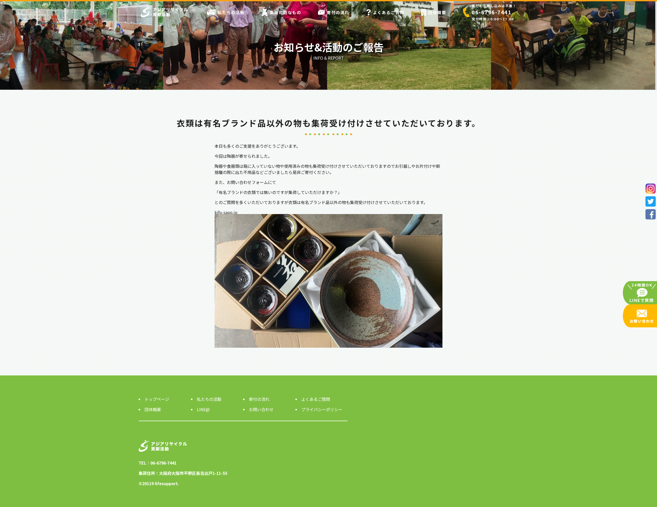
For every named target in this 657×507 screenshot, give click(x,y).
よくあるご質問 (388, 12)
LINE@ (203, 409)
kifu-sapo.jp (226, 212)
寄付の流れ (338, 12)
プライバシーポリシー (321, 409)
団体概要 (437, 12)
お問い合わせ (261, 409)
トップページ (156, 399)
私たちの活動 (231, 12)
